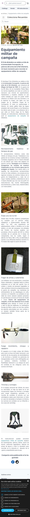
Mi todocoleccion (22, 8)
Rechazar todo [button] (22, 510)
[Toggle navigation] (3, 17)
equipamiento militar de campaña (12, 440)
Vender (12, 8)
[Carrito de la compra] (28, 3)
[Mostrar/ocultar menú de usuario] (2, 3)
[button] (15, 491)
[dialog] (15, 498)
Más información (5, 488)
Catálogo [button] (5, 8)
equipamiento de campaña (17, 116)
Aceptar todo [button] (8, 510)
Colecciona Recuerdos (17, 17)
